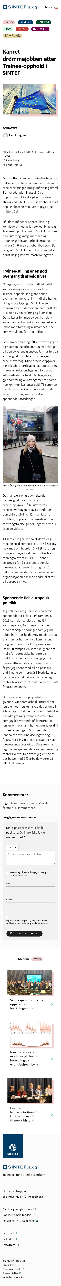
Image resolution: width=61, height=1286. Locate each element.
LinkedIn (8, 1239)
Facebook (9, 1233)
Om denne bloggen (14, 1191)
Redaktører (8, 1265)
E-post (10, 899)
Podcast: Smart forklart (17, 1215)
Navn (9, 883)
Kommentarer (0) (12, 164)
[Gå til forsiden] (20, 1167)
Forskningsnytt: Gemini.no (19, 1220)
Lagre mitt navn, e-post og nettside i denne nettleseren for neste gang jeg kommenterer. (27, 922)
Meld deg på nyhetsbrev (18, 1209)
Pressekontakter (11, 1273)
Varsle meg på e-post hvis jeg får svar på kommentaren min (29, 874)
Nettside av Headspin (13, 1277)
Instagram (9, 1245)
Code (14, 847)
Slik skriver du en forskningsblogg (23, 1196)
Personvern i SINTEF (12, 1269)
